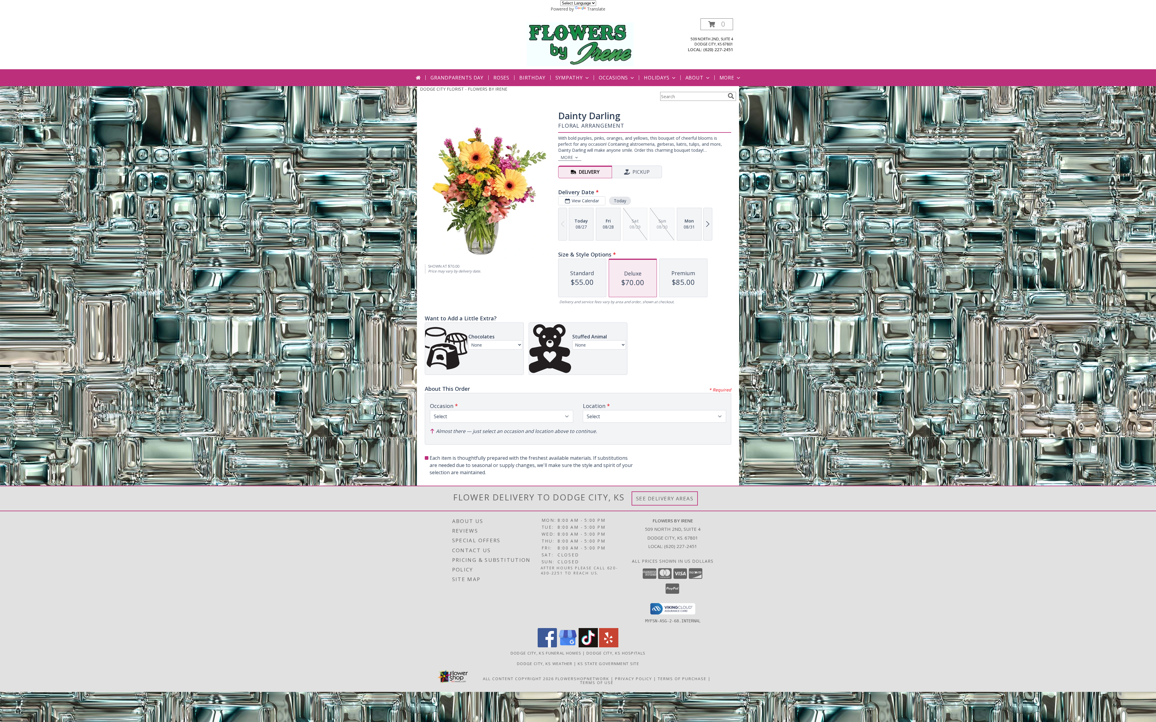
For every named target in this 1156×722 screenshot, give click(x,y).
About (694, 77)
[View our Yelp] (608, 646)
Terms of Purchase (682, 678)
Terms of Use (597, 682)
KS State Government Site (608, 663)
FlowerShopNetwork (582, 678)
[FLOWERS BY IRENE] (580, 44)
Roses (501, 77)
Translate (596, 9)
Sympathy (569, 77)
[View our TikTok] (588, 646)
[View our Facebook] (547, 646)
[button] (717, 24)
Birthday (532, 77)
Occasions (613, 77)
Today (620, 201)
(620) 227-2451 (718, 49)
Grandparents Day (456, 77)
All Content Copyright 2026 (518, 678)
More (726, 77)
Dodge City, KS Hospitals (615, 653)
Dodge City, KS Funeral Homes (546, 653)
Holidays (656, 77)
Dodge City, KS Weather (545, 663)
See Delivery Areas (665, 498)
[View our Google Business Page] (567, 646)
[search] (731, 96)
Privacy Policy (633, 678)
